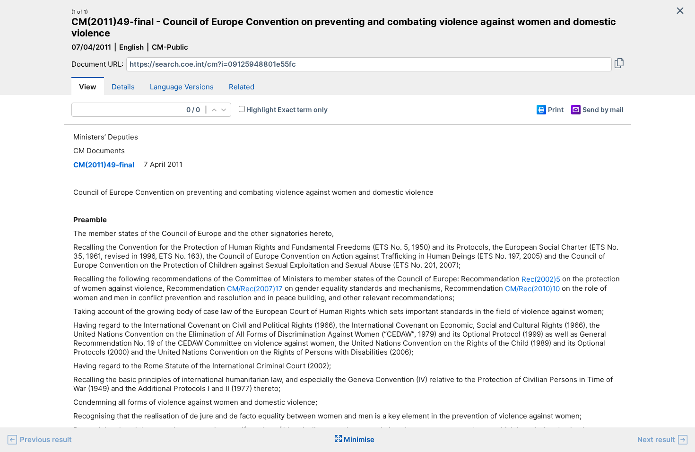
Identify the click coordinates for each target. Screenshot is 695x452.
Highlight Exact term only (287, 109)
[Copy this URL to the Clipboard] (619, 64)
